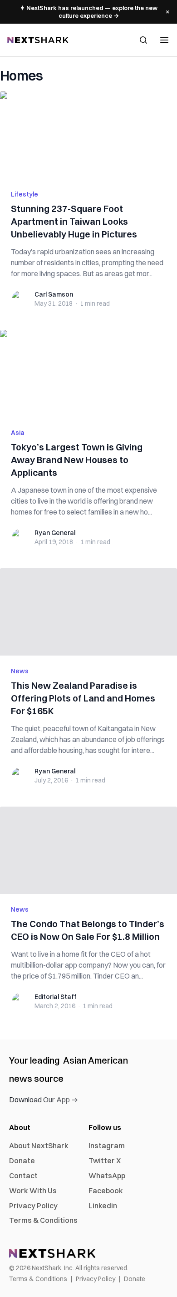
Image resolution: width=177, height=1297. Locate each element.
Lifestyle (24, 194)
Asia (18, 433)
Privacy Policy (33, 1205)
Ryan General (54, 533)
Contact (23, 1175)
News (20, 671)
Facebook (105, 1190)
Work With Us (33, 1190)
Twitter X (104, 1160)
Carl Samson (53, 294)
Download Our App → (43, 1099)
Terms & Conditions (43, 1220)
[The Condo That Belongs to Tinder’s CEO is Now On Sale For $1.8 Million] (88, 850)
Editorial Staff (55, 997)
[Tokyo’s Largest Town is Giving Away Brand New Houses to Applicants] (88, 373)
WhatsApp (106, 1175)
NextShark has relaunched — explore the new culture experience (88, 11)
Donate (22, 1160)
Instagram (106, 1145)
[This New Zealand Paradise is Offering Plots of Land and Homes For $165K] (88, 612)
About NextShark (39, 1145)
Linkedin (102, 1205)
